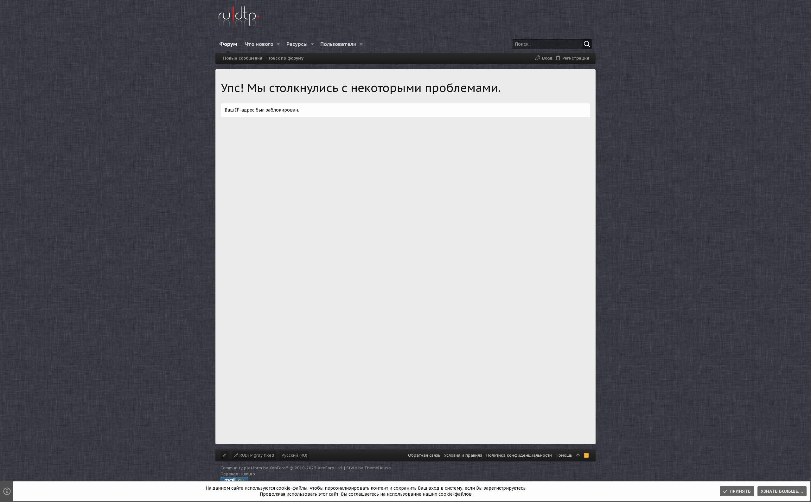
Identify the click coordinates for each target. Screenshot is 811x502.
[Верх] (578, 455)
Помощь (564, 455)
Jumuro (248, 474)
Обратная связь (424, 455)
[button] (278, 44)
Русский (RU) (294, 455)
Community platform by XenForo (281, 468)
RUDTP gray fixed (256, 455)
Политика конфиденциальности (519, 455)
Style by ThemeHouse (368, 468)
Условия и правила (463, 455)
